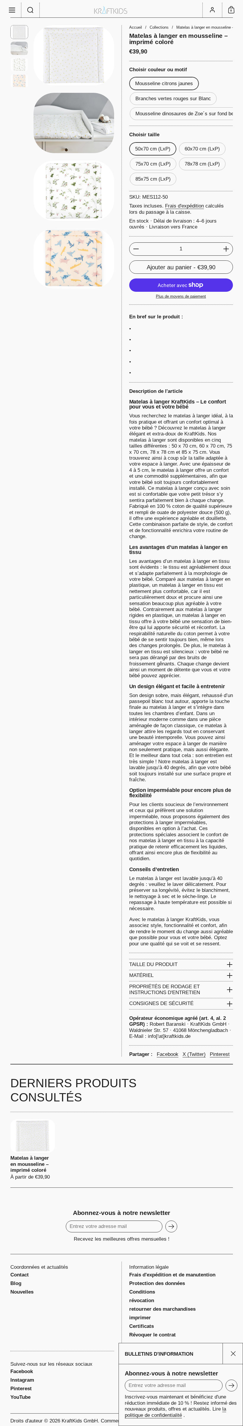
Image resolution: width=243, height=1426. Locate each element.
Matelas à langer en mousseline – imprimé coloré (32, 1149)
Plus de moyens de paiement (181, 296)
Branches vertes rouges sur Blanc (173, 98)
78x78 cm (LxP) (202, 164)
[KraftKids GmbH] (121, 10)
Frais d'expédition (184, 206)
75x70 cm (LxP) (153, 164)
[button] (30, 10)
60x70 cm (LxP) (202, 149)
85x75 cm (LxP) (153, 179)
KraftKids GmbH (80, 1421)
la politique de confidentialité (175, 1412)
